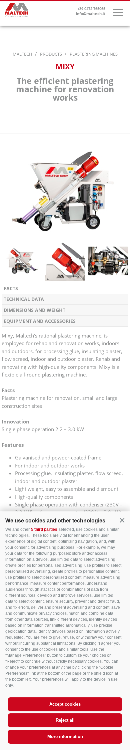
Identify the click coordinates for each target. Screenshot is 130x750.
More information (65, 736)
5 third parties (44, 529)
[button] (122, 520)
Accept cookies (65, 704)
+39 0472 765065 (91, 8)
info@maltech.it (90, 13)
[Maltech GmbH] (16, 11)
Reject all (65, 720)
